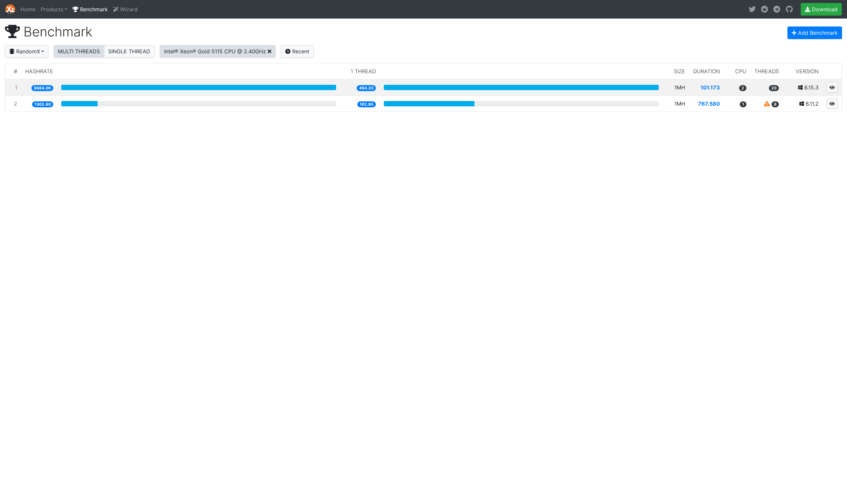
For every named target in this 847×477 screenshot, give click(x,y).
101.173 (710, 87)
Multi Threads (79, 51)
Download (823, 9)
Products (52, 9)
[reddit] (764, 9)
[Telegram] (777, 9)
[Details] (832, 87)
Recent (299, 51)
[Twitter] (752, 9)
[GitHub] (789, 9)
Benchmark (93, 9)
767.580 (709, 103)
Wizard (128, 9)
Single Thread (129, 51)
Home (28, 9)
